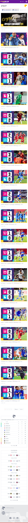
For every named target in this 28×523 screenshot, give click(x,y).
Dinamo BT (7, 430)
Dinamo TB (7, 425)
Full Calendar (13, 500)
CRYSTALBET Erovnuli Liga (7, 419)
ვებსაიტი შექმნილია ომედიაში (14, 520)
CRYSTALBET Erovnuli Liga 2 (20, 419)
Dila (6, 436)
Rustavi (7, 423)
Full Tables (13, 445)
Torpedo (7, 432)
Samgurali (7, 434)
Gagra (6, 438)
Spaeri (6, 440)
